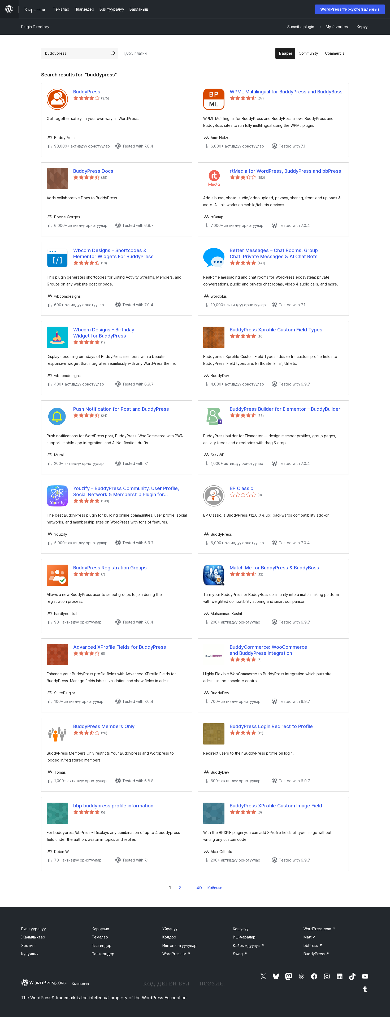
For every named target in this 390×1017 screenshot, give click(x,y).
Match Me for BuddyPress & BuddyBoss (274, 567)
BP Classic (241, 488)
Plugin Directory (35, 26)
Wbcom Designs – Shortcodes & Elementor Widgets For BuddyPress (113, 253)
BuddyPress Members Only (104, 726)
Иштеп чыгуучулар (179, 945)
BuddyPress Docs (93, 171)
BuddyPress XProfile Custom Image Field (276, 805)
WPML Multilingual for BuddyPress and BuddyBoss (286, 91)
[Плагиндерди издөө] (113, 53)
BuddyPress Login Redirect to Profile (271, 726)
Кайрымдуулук (248, 945)
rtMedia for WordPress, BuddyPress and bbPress (285, 171)
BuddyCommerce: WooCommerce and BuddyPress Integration (268, 650)
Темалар (100, 937)
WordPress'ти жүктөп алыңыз (350, 9)
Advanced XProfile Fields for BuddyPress (119, 647)
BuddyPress (86, 91)
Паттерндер (103, 953)
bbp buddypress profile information (113, 805)
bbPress (313, 945)
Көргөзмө (100, 929)
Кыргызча (80, 983)
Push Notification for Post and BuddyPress (121, 409)
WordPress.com (320, 929)
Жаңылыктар (33, 937)
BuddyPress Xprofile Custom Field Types (276, 329)
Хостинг (28, 945)
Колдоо (169, 937)
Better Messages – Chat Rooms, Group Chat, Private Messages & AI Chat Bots (274, 253)
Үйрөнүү (169, 929)
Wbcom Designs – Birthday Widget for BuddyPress (103, 333)
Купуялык (29, 953)
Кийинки (214, 888)
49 (199, 887)
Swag (240, 953)
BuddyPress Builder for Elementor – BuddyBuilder (285, 409)
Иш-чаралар (244, 937)
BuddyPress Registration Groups (110, 567)
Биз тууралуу (33, 929)
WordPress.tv (176, 953)
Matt (310, 937)
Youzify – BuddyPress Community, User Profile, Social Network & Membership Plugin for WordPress (126, 492)
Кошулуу (241, 929)
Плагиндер (101, 945)
